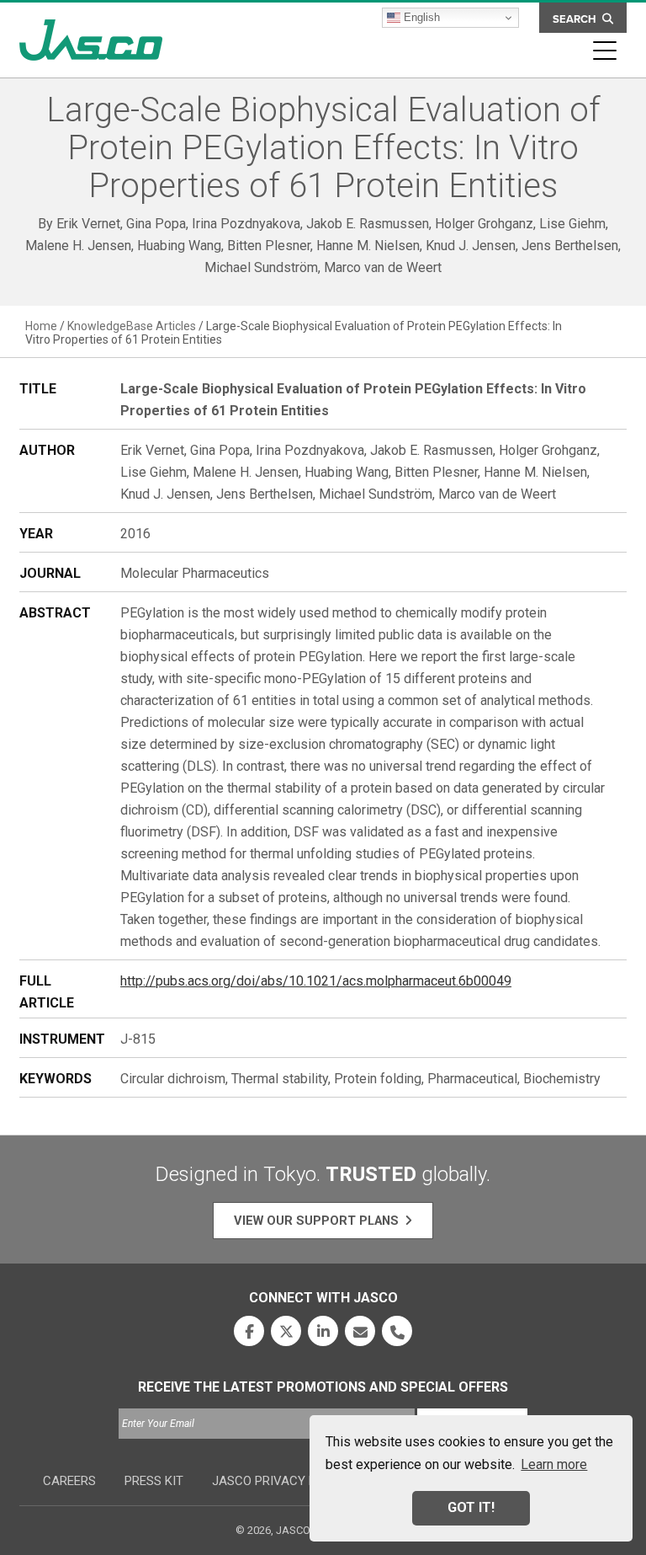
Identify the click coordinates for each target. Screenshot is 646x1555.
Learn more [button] (554, 1464)
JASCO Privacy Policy (281, 1480)
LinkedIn (323, 1331)
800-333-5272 (397, 1331)
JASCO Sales (360, 1331)
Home (41, 326)
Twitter (286, 1331)
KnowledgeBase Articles (131, 326)
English (420, 17)
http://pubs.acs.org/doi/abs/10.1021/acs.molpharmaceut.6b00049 (315, 981)
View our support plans (316, 1220)
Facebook (249, 1331)
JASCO (90, 40)
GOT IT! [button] (471, 1507)
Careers (69, 1480)
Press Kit (153, 1480)
